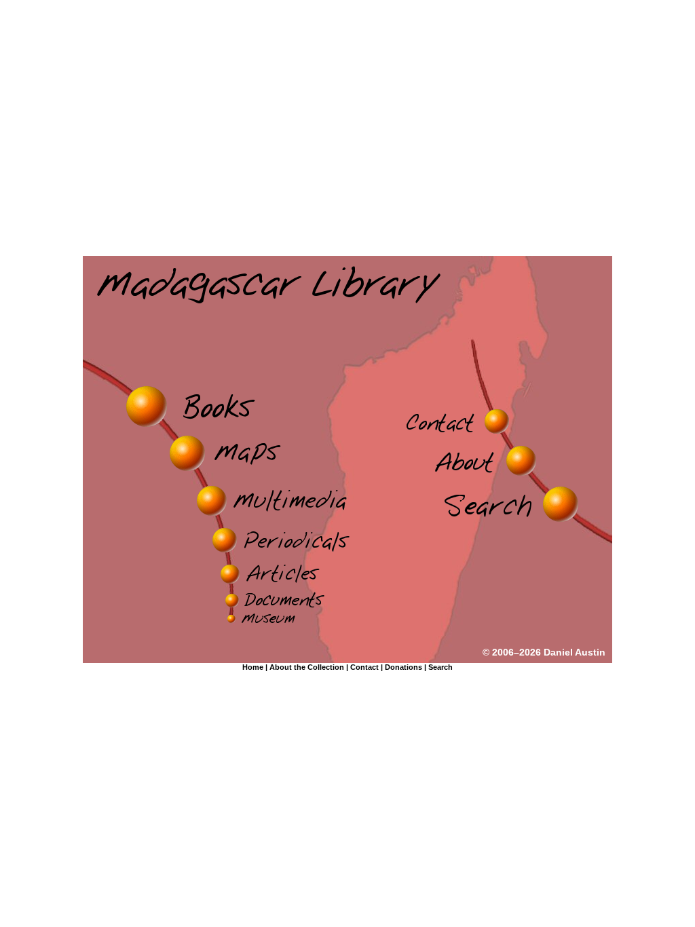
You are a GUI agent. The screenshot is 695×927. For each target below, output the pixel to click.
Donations (403, 667)
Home (252, 667)
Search (440, 667)
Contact (364, 667)
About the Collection (306, 667)
